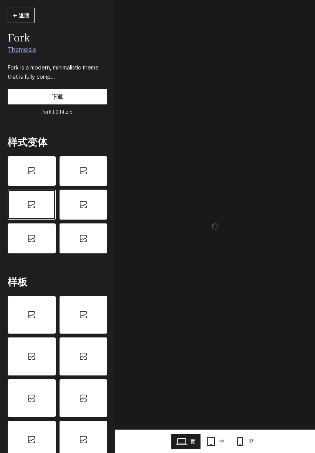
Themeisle (22, 49)
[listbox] (57, 204)
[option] (32, 171)
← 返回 (21, 15)
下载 (57, 96)
